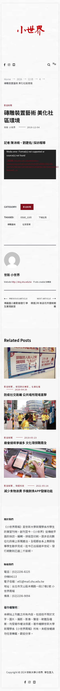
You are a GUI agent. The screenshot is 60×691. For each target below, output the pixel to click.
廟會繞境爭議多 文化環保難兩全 (25, 442)
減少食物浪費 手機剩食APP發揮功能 (28, 491)
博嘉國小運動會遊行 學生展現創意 (16, 302)
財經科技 (20, 485)
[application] (30, 164)
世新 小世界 (10, 127)
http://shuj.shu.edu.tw (22, 281)
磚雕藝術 (12, 224)
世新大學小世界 (34, 672)
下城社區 (43, 217)
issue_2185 (26, 217)
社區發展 (26, 224)
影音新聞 (8, 105)
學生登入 (49, 672)
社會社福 (36, 386)
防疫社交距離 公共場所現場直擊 (25, 394)
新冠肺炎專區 (22, 386)
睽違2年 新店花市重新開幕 (43, 302)
